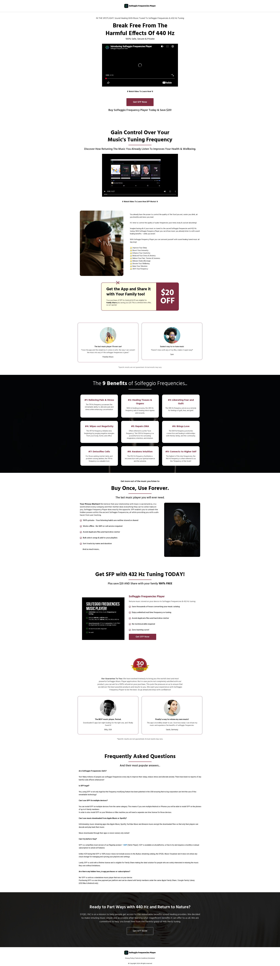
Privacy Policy (129, 958)
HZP (125, 845)
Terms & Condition (141, 958)
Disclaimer (151, 958)
